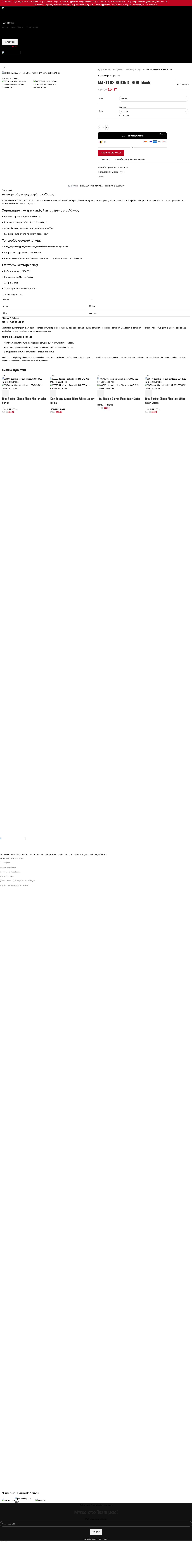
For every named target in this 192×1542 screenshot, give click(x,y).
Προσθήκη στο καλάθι (111, 153)
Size (101, 111)
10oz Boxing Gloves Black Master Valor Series (24, 400)
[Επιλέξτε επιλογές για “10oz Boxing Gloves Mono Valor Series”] (100, 393)
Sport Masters (182, 84)
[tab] (73, 186)
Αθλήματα (117, 70)
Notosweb (34, 1493)
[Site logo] (18, 14)
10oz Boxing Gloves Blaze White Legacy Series (72, 400)
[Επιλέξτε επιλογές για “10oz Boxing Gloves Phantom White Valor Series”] (148, 393)
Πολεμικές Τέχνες (132, 70)
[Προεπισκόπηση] (12, 393)
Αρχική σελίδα (104, 70)
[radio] (153, 107)
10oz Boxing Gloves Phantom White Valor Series (165, 400)
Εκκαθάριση (124, 115)
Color (101, 98)
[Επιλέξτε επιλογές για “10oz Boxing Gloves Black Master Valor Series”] (5, 393)
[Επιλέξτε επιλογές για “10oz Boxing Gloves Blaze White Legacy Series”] (53, 393)
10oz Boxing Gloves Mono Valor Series (119, 398)
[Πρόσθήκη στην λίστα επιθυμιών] (26, 393)
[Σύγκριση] (19, 393)
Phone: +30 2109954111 (14, 1185)
